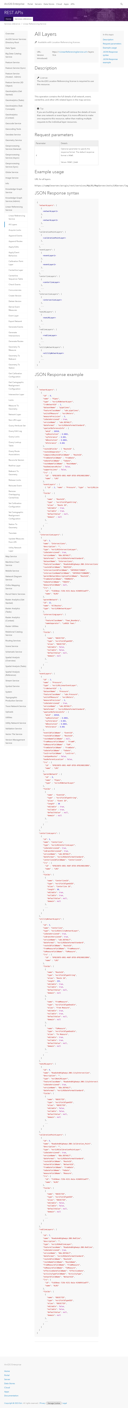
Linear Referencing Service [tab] (14, 208)
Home (8, 19)
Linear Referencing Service (34, 24)
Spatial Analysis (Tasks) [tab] (16, 666)
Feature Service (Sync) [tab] (16, 68)
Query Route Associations (14, 453)
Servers (38, 4)
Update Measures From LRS (16, 540)
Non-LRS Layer (15, 420)
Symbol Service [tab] (13, 686)
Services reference (23, 19)
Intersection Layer (16, 394)
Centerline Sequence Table (16, 277)
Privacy (42, 1403)
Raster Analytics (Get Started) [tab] (15, 601)
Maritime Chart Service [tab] (12, 563)
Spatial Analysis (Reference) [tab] (13, 673)
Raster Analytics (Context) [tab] (13, 619)
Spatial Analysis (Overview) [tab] (13, 659)
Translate (12, 533)
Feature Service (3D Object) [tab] (14, 84)
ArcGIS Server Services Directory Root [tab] (16, 41)
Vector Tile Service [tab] (14, 734)
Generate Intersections (14, 334)
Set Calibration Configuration (15, 505)
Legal (64, 1403)
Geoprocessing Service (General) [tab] (13, 147)
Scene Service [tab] (12, 646)
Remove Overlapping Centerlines (14, 494)
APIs (72, 4)
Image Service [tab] (12, 178)
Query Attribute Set (17, 426)
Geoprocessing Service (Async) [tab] (12, 156)
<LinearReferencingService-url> (73, 52)
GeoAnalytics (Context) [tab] (12, 116)
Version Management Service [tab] (15, 741)
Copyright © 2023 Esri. (13, 1403)
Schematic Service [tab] (14, 652)
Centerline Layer (16, 270)
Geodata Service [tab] (13, 134)
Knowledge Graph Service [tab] (14, 190)
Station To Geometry (13, 526)
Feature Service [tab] (13, 62)
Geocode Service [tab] (13, 123)
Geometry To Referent (14, 357)
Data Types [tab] (11, 48)
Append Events (15, 236)
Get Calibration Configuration (15, 375)
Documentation (11, 1395)
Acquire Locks (15, 230)
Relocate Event (15, 486)
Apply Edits (14, 247)
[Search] (122, 4)
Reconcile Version (16, 460)
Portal (30, 4)
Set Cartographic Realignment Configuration (16, 515)
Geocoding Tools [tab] (13, 129)
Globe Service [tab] (12, 172)
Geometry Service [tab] (14, 140)
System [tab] (9, 692)
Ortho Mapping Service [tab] (13, 587)
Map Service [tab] (11, 556)
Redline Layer (14, 466)
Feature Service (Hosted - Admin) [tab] (13, 75)
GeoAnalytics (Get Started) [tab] (14, 93)
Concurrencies (15, 290)
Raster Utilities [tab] (12, 626)
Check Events (14, 284)
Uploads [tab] (9, 712)
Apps (66, 4)
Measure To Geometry (14, 407)
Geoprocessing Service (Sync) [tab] (12, 165)
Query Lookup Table (15, 444)
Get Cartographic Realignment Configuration (16, 385)
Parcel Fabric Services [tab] (15, 594)
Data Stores (49, 4)
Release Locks (15, 480)
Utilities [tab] (9, 717)
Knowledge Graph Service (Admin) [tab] (14, 199)
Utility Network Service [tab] (16, 723)
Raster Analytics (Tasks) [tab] (13, 610)
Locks (11, 400)
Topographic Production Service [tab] (14, 699)
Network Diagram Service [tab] (14, 578)
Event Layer (14, 316)
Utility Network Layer (15, 549)
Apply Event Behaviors (14, 254)
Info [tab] (7, 183)
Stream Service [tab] (12, 680)
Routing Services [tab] (13, 640)
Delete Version (15, 301)
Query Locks (14, 437)
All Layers (13, 224)
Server (7, 1379)
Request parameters (112, 43)
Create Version (15, 296)
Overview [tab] (10, 33)
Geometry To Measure (14, 348)
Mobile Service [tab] (12, 571)
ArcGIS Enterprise (14, 3)
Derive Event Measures (14, 308)
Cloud (59, 4)
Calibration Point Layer (16, 263)
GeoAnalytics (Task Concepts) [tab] (14, 107)
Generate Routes (16, 341)
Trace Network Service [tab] (16, 706)
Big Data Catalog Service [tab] (13, 55)
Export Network (15, 321)
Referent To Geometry (14, 473)
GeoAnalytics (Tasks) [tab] (15, 100)
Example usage (110, 48)
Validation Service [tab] (14, 728)
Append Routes (15, 241)
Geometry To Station (14, 366)
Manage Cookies (54, 1403)
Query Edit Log (15, 431)
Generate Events (16, 327)
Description (108, 39)
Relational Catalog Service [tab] (14, 633)
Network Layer (15, 414)
